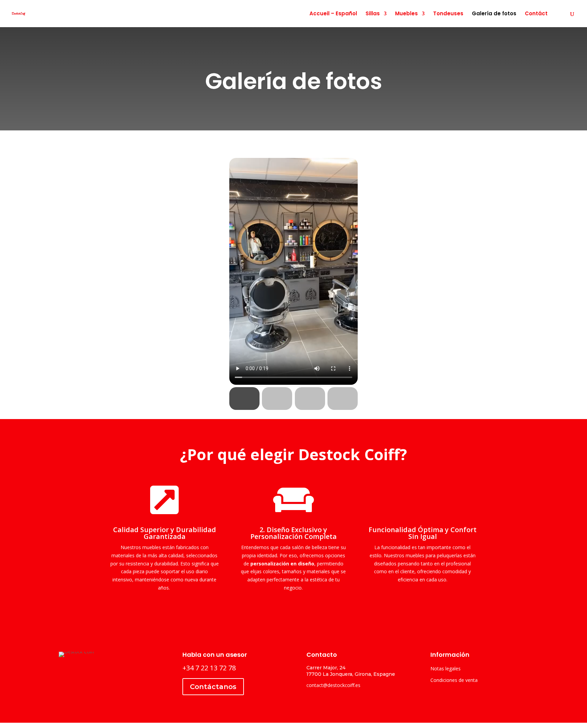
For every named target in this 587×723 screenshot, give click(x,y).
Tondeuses (448, 14)
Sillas (373, 14)
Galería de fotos (494, 14)
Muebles (406, 14)
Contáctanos (213, 687)
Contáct (536, 14)
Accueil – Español (333, 14)
